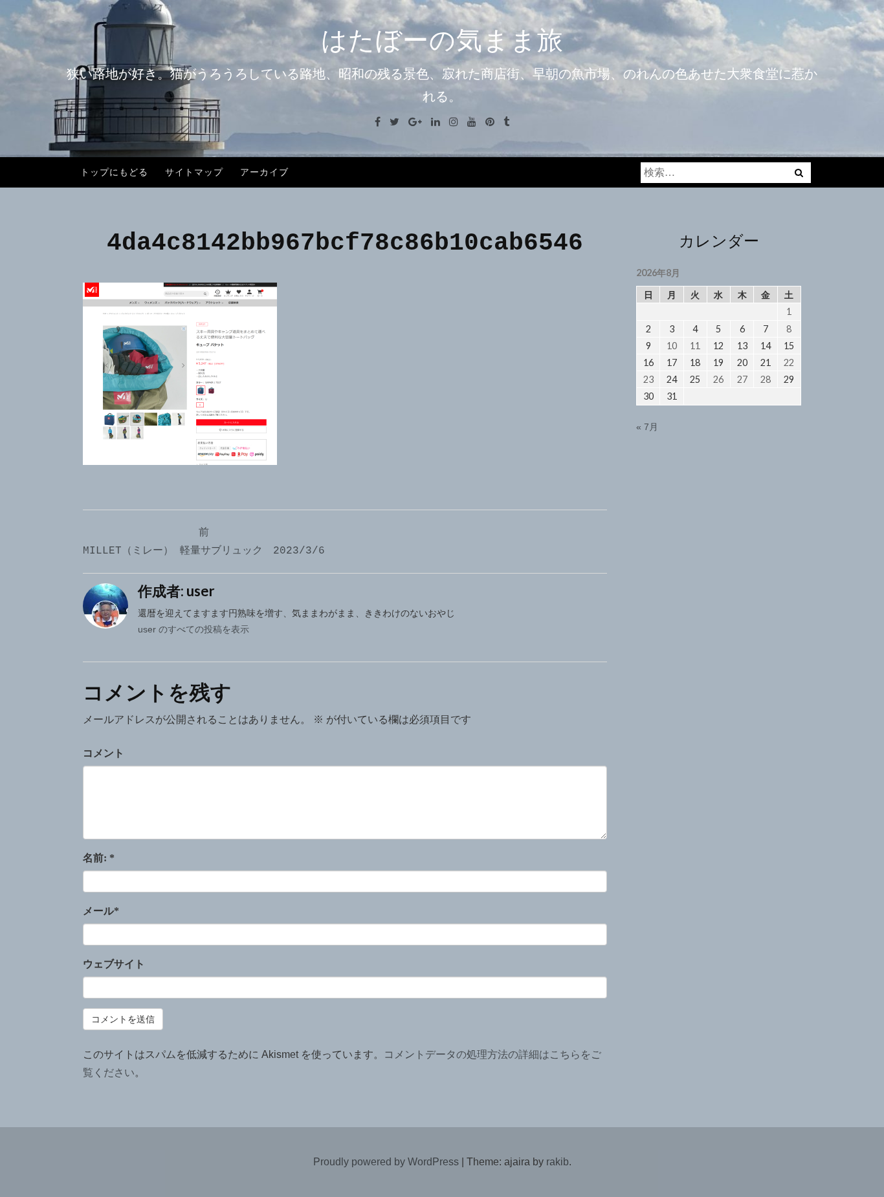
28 (765, 379)
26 (718, 379)
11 (695, 345)
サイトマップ (194, 171)
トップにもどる (114, 171)
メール (101, 910)
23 (648, 379)
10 (672, 345)
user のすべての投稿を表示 (193, 629)
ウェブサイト (114, 963)
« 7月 (647, 427)
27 (742, 379)
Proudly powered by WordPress (386, 1161)
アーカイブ (264, 171)
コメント (103, 753)
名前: (99, 857)
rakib (557, 1161)
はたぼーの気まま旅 (442, 40)
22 (789, 362)
